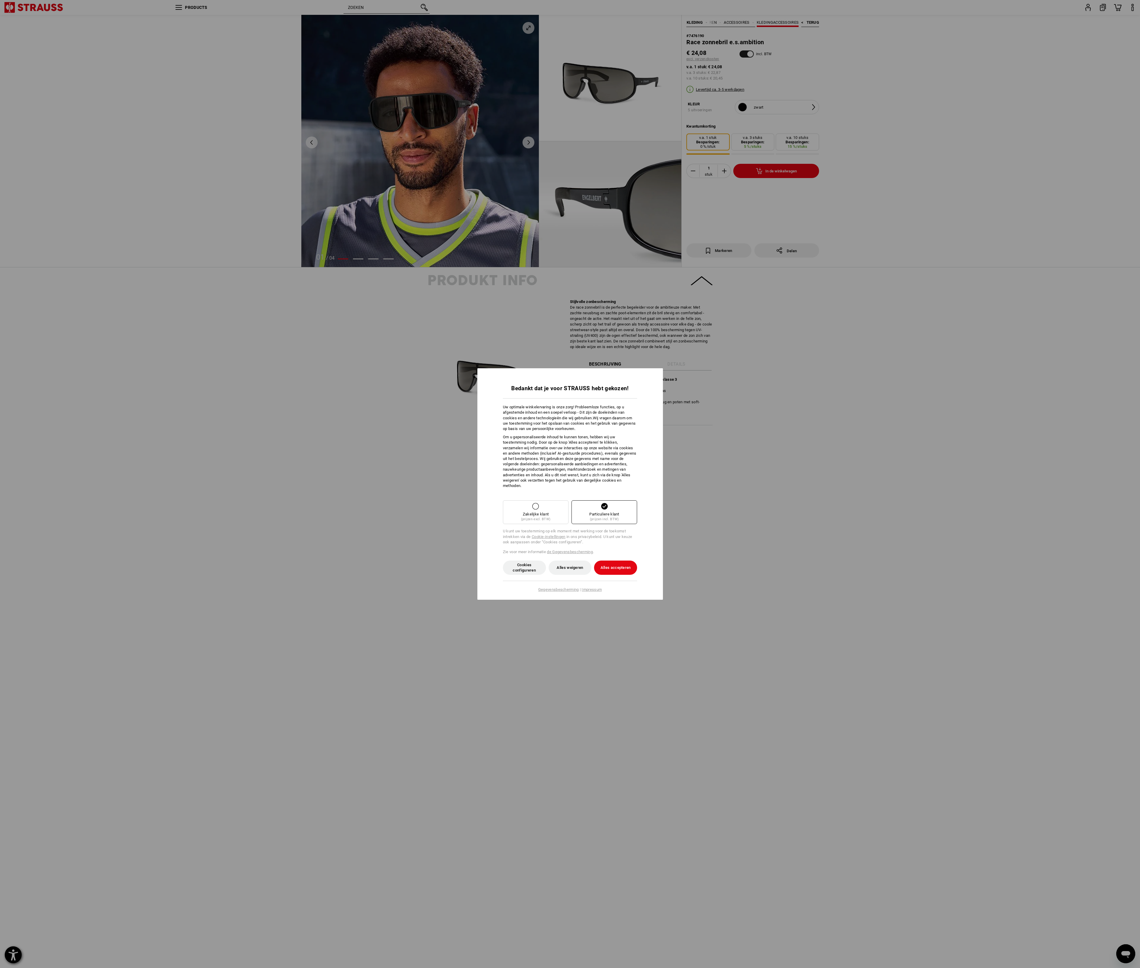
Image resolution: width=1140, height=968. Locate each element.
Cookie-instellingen (549, 536)
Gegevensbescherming (558, 589)
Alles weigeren (570, 567)
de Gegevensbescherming (570, 552)
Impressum (592, 589)
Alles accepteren (616, 567)
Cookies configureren (524, 567)
